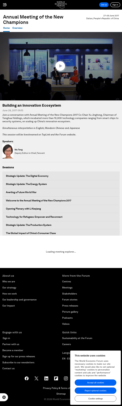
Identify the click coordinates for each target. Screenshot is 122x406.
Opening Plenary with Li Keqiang (23, 208)
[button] (61, 66)
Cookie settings (95, 398)
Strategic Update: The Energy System (26, 184)
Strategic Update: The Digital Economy (27, 176)
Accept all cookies (95, 382)
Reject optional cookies (95, 390)
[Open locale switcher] (4, 397)
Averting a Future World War (21, 192)
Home (6, 28)
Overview (17, 28)
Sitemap (61, 393)
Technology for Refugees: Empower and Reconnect (34, 216)
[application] (61, 66)
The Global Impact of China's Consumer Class (31, 233)
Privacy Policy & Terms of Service (61, 388)
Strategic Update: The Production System (28, 225)
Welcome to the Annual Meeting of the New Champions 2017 (38, 200)
